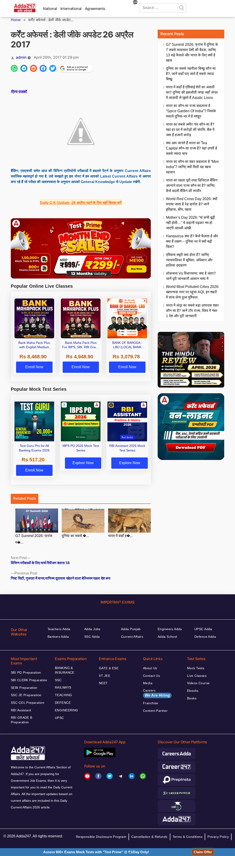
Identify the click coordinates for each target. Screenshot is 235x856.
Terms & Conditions (188, 837)
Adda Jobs (92, 629)
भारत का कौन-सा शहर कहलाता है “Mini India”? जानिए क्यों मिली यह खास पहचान (192, 167)
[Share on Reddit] (33, 68)
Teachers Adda (59, 629)
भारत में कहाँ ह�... (120, 536)
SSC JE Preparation (26, 695)
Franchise (150, 703)
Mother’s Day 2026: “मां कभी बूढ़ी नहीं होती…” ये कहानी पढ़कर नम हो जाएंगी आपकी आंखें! (190, 222)
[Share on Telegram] (23, 68)
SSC (58, 680)
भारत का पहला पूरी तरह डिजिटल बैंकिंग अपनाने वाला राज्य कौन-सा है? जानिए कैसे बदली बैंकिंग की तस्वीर (191, 185)
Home (16, 20)
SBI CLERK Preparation (29, 680)
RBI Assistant (21, 710)
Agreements (95, 8)
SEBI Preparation (24, 687)
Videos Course (198, 683)
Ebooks (193, 690)
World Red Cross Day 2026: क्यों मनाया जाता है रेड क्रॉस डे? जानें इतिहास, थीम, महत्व (191, 204)
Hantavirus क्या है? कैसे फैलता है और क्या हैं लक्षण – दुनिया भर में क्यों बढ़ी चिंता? (192, 241)
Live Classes (197, 676)
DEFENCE (63, 702)
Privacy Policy (218, 837)
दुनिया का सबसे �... (75, 536)
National (50, 8)
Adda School (167, 636)
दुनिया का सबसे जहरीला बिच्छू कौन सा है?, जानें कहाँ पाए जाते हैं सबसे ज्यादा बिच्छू (191, 73)
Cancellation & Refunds (149, 837)
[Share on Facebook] (43, 68)
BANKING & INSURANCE (64, 670)
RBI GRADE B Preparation (21, 720)
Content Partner (155, 710)
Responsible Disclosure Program (101, 837)
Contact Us (151, 676)
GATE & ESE (108, 668)
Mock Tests (195, 668)
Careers (156, 693)
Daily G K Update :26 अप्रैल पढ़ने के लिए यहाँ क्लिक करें (81, 203)
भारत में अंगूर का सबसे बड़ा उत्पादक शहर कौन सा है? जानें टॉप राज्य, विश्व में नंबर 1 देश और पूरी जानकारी (192, 310)
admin (21, 57)
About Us (150, 668)
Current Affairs (132, 636)
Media (147, 683)
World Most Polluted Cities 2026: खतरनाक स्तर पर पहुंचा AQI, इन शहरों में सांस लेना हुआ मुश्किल (192, 292)
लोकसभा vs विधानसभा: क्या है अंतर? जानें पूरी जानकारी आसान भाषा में (191, 276)
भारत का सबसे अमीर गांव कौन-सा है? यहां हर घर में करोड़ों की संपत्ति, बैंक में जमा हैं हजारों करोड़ (190, 129)
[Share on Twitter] (52, 68)
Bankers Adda (58, 636)
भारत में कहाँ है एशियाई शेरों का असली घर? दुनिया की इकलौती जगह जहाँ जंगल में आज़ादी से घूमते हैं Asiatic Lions (192, 92)
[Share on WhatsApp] (14, 68)
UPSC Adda (203, 629)
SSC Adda (92, 636)
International (70, 8)
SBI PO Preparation (26, 672)
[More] (135, 3)
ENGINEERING (66, 710)
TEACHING (63, 695)
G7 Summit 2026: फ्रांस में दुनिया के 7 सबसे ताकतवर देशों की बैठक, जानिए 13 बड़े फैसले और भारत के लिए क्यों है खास (192, 52)
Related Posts (24, 498)
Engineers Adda (170, 629)
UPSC (59, 718)
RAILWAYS (63, 687)
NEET (103, 683)
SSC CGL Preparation (27, 702)
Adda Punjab (131, 629)
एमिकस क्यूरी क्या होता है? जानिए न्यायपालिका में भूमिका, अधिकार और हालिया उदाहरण (189, 260)
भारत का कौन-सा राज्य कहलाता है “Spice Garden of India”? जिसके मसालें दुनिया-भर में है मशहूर (191, 111)
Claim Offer (203, 852)
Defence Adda (205, 636)
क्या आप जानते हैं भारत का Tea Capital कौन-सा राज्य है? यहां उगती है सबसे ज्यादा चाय (191, 148)
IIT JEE (104, 676)
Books (191, 698)
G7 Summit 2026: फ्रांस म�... (33, 539)
